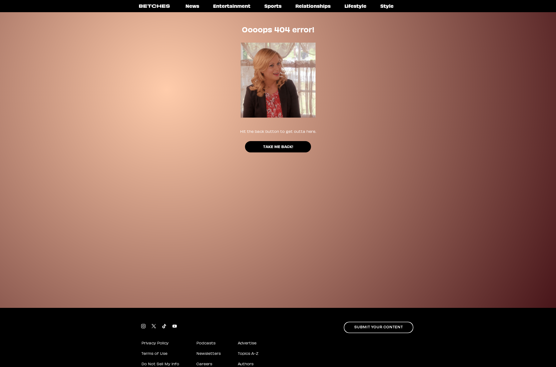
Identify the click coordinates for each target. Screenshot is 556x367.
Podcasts (205, 343)
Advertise (247, 343)
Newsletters (208, 354)
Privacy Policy (155, 343)
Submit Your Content (378, 327)
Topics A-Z (248, 354)
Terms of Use (154, 354)
